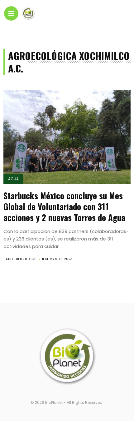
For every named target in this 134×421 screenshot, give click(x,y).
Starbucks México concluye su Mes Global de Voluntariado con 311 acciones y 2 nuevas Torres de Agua (64, 206)
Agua (13, 178)
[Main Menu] (11, 14)
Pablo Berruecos (20, 259)
